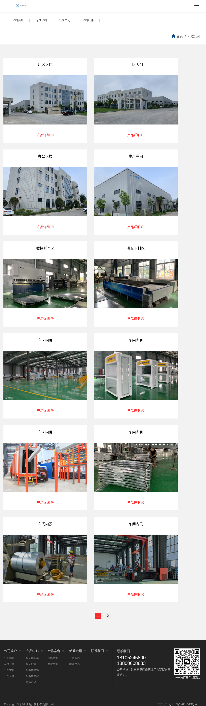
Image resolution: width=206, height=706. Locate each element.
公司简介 (18, 20)
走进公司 (41, 20)
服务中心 (74, 664)
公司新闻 (74, 658)
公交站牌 (31, 664)
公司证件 (88, 20)
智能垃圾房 (32, 676)
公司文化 (64, 20)
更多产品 (31, 682)
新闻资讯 (75, 651)
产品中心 (32, 651)
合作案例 (53, 651)
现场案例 (52, 658)
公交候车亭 (32, 658)
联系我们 (97, 651)
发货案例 (52, 664)
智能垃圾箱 (32, 670)
